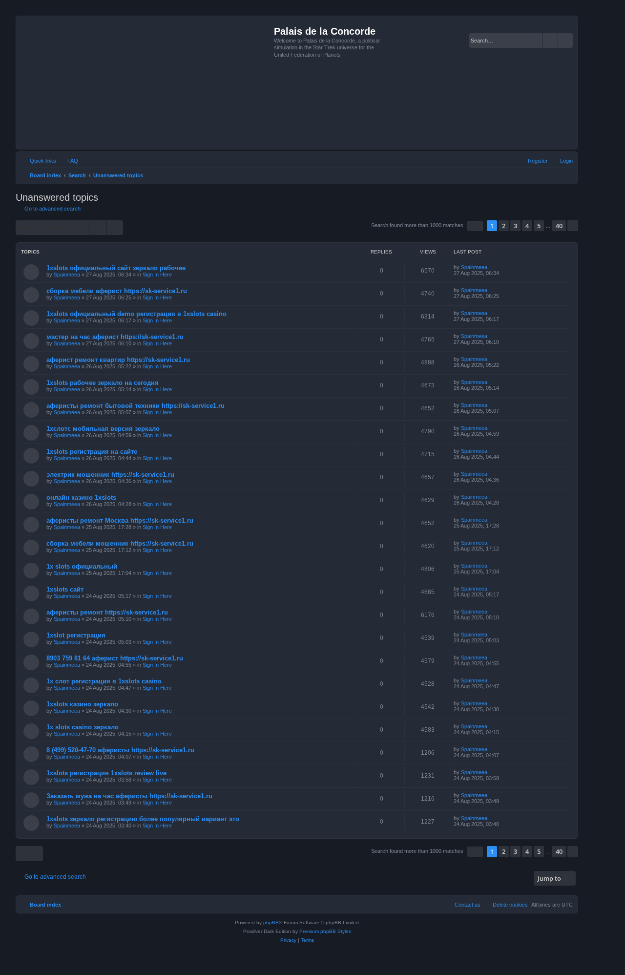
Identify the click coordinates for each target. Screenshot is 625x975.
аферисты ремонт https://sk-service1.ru (107, 612)
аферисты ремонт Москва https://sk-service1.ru (119, 520)
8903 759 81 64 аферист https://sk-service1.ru (114, 658)
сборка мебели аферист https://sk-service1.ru (116, 291)
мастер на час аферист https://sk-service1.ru (115, 336)
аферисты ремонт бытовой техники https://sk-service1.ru (135, 405)
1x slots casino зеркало (82, 727)
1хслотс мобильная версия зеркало (103, 428)
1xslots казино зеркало (82, 704)
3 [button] (515, 225)
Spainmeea (67, 274)
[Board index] (146, 83)
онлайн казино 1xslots (81, 497)
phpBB (271, 922)
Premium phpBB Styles (325, 931)
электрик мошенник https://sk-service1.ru (110, 474)
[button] (475, 226)
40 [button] (559, 225)
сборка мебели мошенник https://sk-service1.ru (119, 543)
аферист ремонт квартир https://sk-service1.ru (118, 359)
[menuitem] (68, 161)
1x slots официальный (81, 566)
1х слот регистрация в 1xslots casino (104, 681)
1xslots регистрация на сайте (91, 451)
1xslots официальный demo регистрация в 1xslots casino (136, 314)
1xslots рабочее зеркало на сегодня (102, 382)
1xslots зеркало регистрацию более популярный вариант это (142, 819)
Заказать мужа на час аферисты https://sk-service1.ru (129, 796)
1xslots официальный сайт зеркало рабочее (116, 268)
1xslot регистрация (75, 635)
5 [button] (539, 225)
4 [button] (527, 225)
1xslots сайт (64, 589)
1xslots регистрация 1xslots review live (106, 773)
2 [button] (503, 225)
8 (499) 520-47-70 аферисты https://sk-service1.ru (120, 750)
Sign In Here (157, 274)
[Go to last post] (492, 267)
